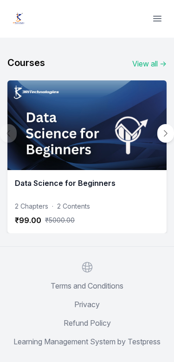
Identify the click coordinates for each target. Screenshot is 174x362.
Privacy (87, 304)
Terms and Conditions (87, 285)
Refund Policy (87, 323)
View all (149, 63)
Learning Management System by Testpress (87, 341)
